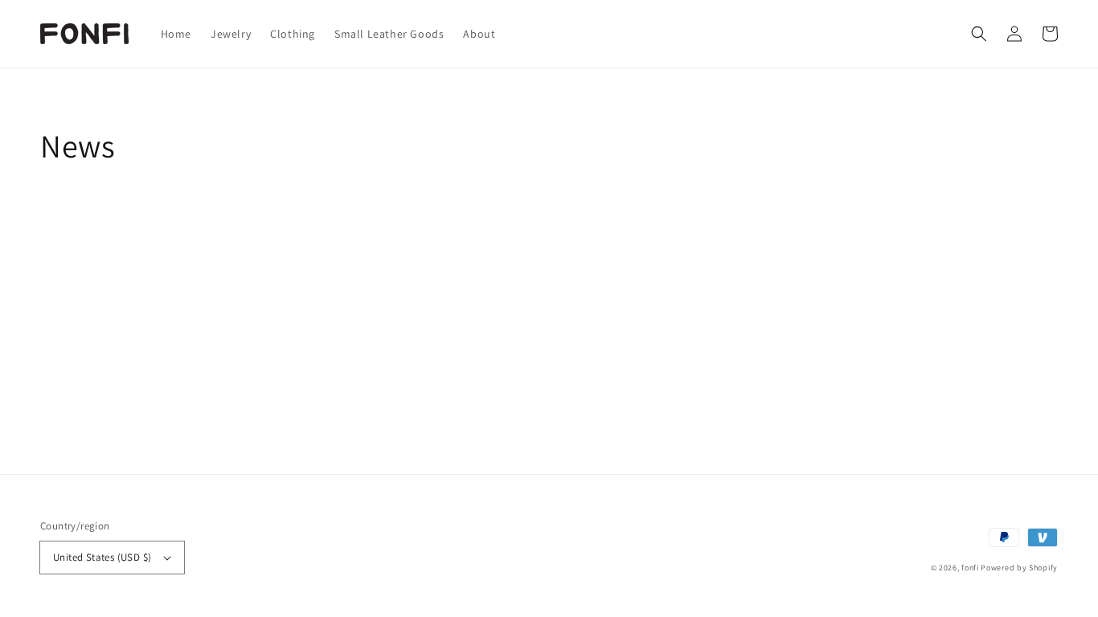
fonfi (970, 567)
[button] (979, 33)
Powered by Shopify (1019, 567)
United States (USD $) (102, 557)
